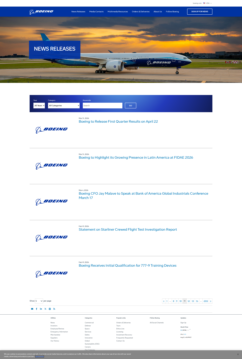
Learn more (39, 356)
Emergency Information (59, 332)
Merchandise (55, 335)
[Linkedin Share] (41, 309)
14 (197, 301)
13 (193, 301)
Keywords (87, 100)
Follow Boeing (172, 11)
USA (208, 3)
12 (189, 301)
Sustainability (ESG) (92, 344)
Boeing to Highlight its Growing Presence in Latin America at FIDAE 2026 (136, 157)
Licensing (119, 332)
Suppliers (54, 338)
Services (88, 332)
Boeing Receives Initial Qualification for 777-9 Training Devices (127, 265)
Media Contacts (96, 11)
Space (87, 329)
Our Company (90, 350)
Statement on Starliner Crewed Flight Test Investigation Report (128, 229)
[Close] (238, 354)
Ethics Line (120, 329)
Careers (88, 347)
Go (130, 106)
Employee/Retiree (57, 329)
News (53, 323)
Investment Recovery (124, 335)
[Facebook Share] (36, 309)
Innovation (89, 338)
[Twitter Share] (45, 309)
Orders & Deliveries (140, 12)
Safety (87, 335)
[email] (32, 309)
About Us (157, 12)
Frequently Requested (124, 338)
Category (51, 100)
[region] (121, 354)
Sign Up (183, 323)
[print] (50, 309)
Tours (118, 326)
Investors (54, 326)
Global (87, 341)
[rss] (54, 309)
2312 (206, 301)
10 (180, 301)
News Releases (78, 11)
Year (35, 100)
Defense (88, 326)
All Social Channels (157, 323)
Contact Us (120, 341)
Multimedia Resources (117, 12)
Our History (55, 341)
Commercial (89, 323)
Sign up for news (199, 11)
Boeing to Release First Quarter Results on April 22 (118, 121)
